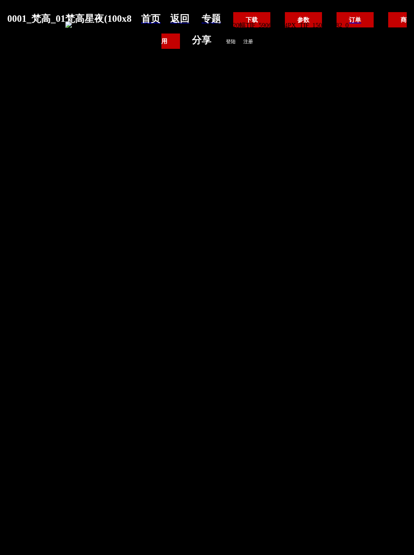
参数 (303, 20)
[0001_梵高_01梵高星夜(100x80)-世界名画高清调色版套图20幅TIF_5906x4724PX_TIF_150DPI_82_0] (207, 25)
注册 (248, 41)
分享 (201, 40)
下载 (252, 20)
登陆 (231, 41)
